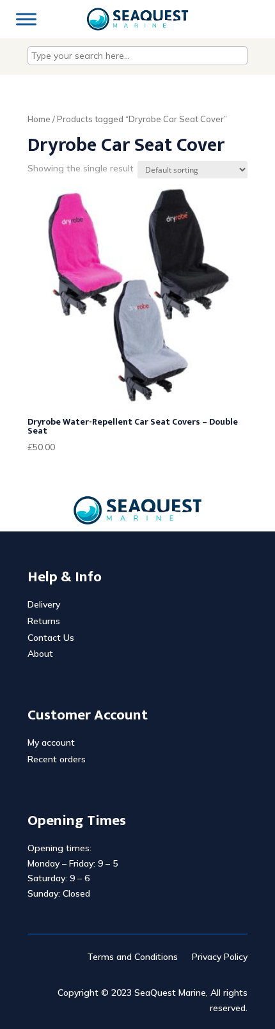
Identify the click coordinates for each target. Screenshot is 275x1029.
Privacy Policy (220, 957)
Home (39, 119)
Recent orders (57, 759)
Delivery (44, 604)
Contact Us (51, 637)
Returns (44, 621)
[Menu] (26, 19)
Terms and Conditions (132, 957)
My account (51, 742)
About (40, 653)
